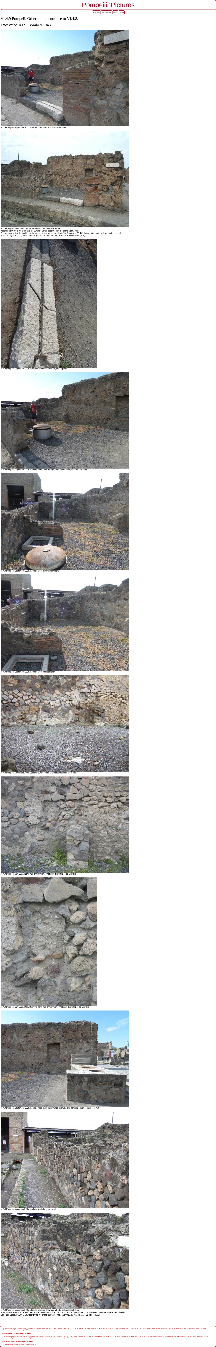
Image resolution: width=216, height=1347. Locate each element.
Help (121, 12)
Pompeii (96, 12)
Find (114, 12)
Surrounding (106, 12)
